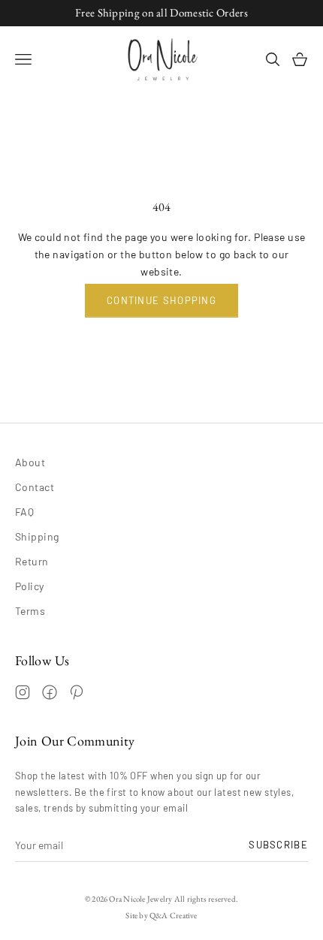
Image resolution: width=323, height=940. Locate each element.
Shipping (37, 536)
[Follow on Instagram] (22, 692)
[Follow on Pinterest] (76, 692)
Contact (34, 487)
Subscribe (278, 845)
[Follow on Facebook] (49, 692)
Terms (30, 610)
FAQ (24, 511)
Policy (29, 586)
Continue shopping (161, 300)
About (30, 462)
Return (32, 561)
